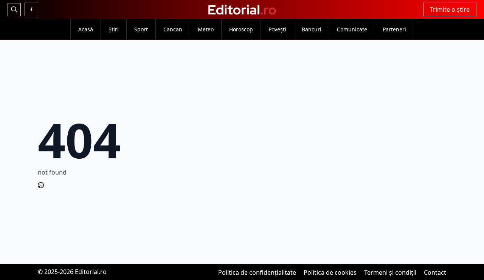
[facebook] (31, 9)
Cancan (172, 29)
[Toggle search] (14, 9)
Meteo (206, 29)
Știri (114, 29)
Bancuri (311, 29)
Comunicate (352, 29)
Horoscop (241, 29)
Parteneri (394, 29)
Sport (141, 29)
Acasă (85, 29)
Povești (277, 29)
